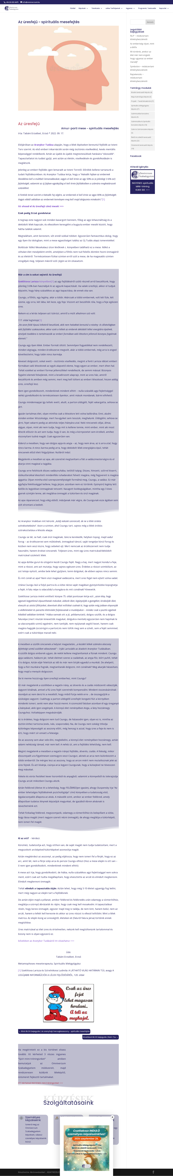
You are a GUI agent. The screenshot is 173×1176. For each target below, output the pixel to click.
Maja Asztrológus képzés (141, 97)
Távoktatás (95, 8)
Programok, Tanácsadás (147, 8)
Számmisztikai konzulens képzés (140, 115)
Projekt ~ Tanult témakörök (142, 101)
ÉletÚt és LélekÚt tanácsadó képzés (141, 139)
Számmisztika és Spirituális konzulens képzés (140, 123)
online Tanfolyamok (113, 8)
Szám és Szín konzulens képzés (142, 131)
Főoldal (72, 8)
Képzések (82, 8)
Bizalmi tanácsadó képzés (141, 92)
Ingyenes (129, 8)
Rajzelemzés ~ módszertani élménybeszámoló (138, 78)
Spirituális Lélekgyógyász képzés (140, 107)
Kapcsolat (162, 8)
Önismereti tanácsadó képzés (142, 147)
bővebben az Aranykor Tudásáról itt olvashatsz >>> (46, 940)
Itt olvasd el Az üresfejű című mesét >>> (41, 206)
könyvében (34, 281)
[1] (103, 199)
